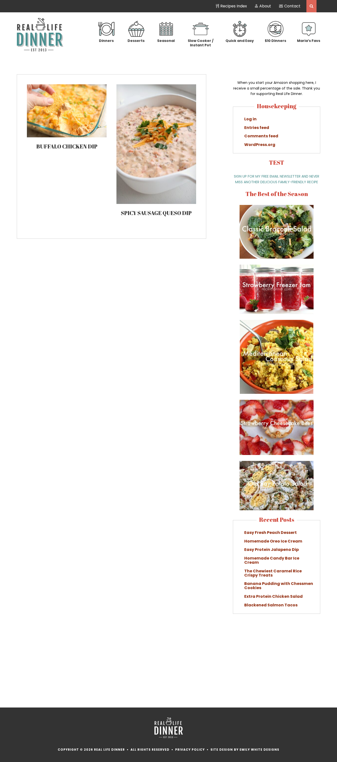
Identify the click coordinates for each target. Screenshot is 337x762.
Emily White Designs (259, 749)
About (265, 6)
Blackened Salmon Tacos (271, 605)
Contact (292, 6)
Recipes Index (233, 6)
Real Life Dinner (40, 35)
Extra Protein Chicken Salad (273, 596)
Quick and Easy (239, 40)
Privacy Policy (190, 749)
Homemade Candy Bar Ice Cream (271, 560)
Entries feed (256, 127)
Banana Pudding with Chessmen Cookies (278, 586)
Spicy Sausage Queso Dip (156, 213)
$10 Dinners (275, 40)
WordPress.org (259, 144)
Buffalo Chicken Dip (66, 146)
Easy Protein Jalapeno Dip (271, 549)
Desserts (136, 40)
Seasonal (166, 40)
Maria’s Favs (308, 40)
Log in (250, 119)
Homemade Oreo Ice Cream (273, 541)
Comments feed (261, 136)
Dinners (106, 40)
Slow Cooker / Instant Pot (200, 42)
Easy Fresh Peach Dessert (270, 532)
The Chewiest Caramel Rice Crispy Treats (273, 573)
